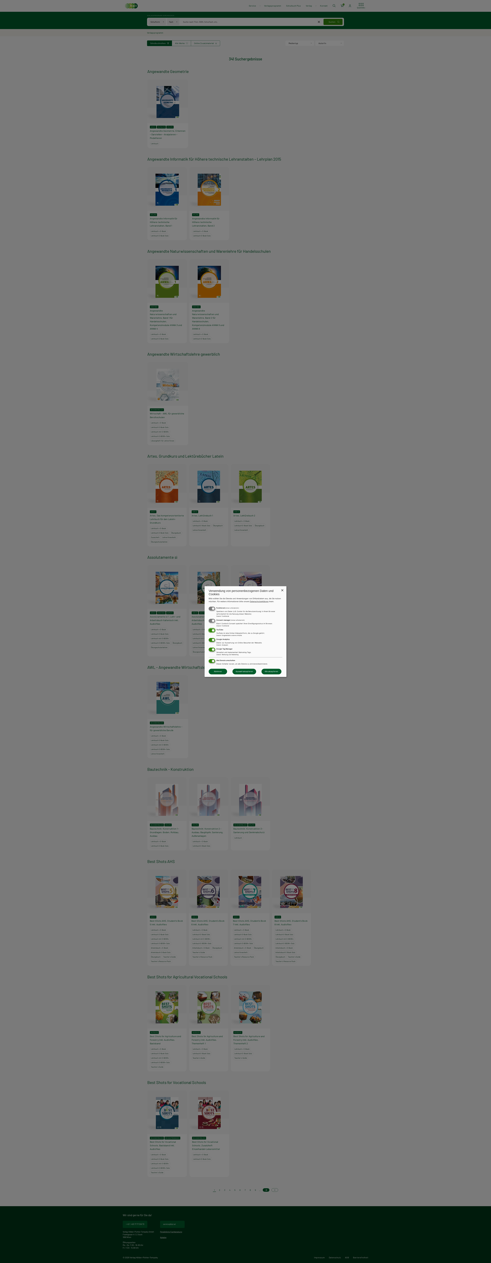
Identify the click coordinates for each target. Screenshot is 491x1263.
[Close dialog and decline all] (282, 590)
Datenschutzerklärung (259, 601)
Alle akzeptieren (271, 671)
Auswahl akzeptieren (244, 671)
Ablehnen (218, 671)
